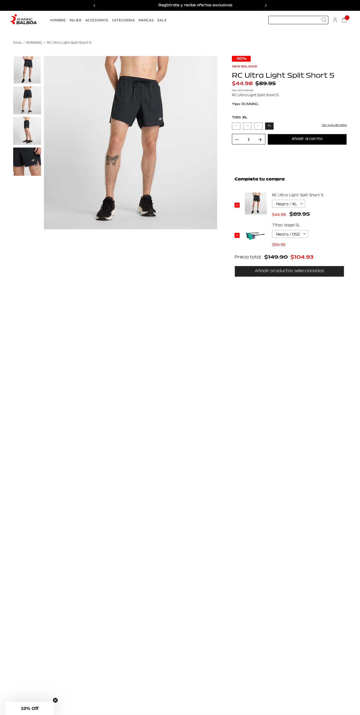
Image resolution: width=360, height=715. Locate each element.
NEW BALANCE (244, 66)
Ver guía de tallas (334, 125)
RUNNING (34, 43)
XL (269, 125)
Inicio (17, 43)
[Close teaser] (55, 700)
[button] (29, 708)
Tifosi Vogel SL (286, 225)
